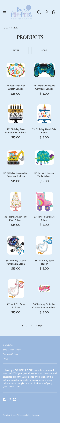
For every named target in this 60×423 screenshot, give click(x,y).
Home (5, 28)
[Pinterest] (14, 399)
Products (14, 28)
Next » (39, 325)
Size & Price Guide (12, 349)
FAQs (5, 359)
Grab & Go (8, 345)
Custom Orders (10, 354)
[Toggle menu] (4, 12)
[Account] (47, 10)
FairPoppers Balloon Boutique (28, 415)
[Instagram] (9, 399)
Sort (44, 50)
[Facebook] (4, 399)
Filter (16, 50)
